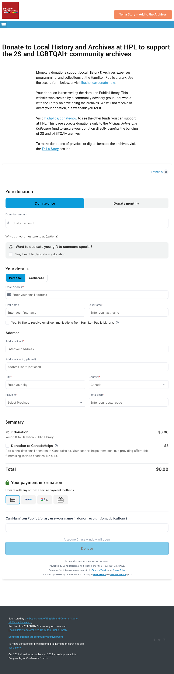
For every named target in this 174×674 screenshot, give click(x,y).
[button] (3, 24)
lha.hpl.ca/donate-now (98, 83)
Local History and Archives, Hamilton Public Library (37, 630)
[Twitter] (159, 640)
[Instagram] (164, 640)
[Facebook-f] (154, 640)
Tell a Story (50, 149)
